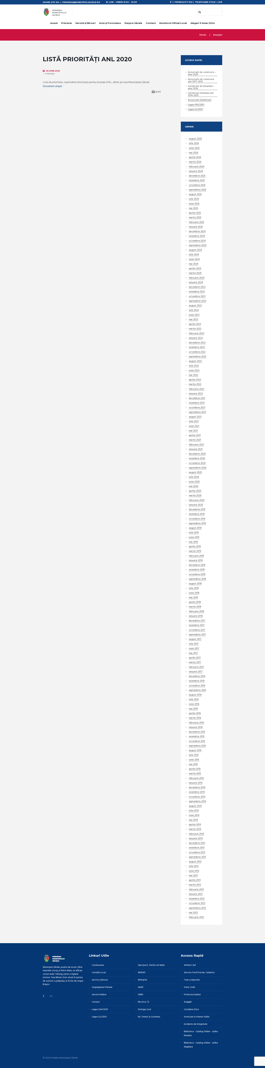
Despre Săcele (133, 23)
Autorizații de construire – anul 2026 (202, 73)
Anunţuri (217, 35)
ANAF (141, 987)
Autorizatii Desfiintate (199, 100)
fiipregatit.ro (183, 2)
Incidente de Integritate (195, 1024)
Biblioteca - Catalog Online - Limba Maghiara (201, 1045)
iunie (194, 148)
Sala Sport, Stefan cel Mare (151, 965)
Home (202, 35)
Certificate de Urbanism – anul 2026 (201, 87)
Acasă (54, 23)
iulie (194, 143)
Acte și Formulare (110, 23)
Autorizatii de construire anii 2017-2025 (201, 80)
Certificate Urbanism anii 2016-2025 (201, 94)
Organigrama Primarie (102, 987)
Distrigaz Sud (144, 1009)
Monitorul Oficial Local (173, 23)
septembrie (197, 190)
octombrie (197, 185)
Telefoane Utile (205, 2)
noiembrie (197, 180)
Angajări (188, 1002)
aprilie (195, 157)
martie (195, 162)
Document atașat (52, 86)
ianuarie (196, 171)
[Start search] (199, 12)
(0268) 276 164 (51, 2)
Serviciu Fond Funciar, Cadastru (199, 972)
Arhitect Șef (190, 965)
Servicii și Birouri (85, 23)
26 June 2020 (53, 71)
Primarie (66, 23)
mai (193, 153)
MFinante (142, 980)
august (195, 139)
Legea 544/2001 (196, 105)
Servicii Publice (99, 994)
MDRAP (141, 972)
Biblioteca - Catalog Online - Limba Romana (201, 1033)
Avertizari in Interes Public (197, 1017)
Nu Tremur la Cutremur (149, 1017)
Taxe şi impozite (192, 980)
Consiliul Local (99, 972)
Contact (151, 23)
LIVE (219, 2)
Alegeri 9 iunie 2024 (202, 23)
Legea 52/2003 (195, 109)
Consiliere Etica (191, 1009)
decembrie (197, 176)
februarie (196, 167)
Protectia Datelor (192, 994)
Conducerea (98, 965)
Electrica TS (143, 1002)
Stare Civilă (189, 987)
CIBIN (140, 994)
